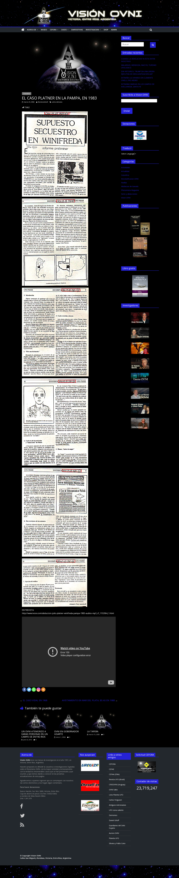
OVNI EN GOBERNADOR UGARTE (66, 733)
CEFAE (111, 769)
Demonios (113, 815)
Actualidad (125, 171)
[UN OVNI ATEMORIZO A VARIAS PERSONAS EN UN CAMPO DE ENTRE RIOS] (36, 714)
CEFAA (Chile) (114, 774)
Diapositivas (77, 29)
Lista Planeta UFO (116, 795)
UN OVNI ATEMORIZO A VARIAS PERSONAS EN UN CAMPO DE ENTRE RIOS (34, 734)
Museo (44, 29)
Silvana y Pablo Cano (117, 843)
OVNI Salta (113, 789)
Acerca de (31, 29)
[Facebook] (24, 689)
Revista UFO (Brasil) (117, 779)
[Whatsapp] (34, 689)
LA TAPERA (92, 731)
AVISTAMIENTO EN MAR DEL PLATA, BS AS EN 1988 (90, 700)
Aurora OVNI (114, 833)
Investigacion (92, 29)
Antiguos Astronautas (117, 805)
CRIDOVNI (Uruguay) (117, 784)
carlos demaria (57, 102)
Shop (106, 29)
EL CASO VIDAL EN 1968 (33, 700)
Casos (64, 29)
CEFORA (53, 29)
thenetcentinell (43, 102)
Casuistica (26, 94)
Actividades (125, 167)
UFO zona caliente (116, 810)
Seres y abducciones (129, 194)
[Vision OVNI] (23, 29)
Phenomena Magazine (130, 190)
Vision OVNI (125, 198)
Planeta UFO (114, 838)
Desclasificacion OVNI (129, 179)
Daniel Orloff (114, 820)
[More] (43, 689)
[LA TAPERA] (102, 714)
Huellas (124, 182)
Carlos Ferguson (115, 800)
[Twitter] (29, 689)
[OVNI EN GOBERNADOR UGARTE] (69, 714)
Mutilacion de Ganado (129, 186)
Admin (114, 29)
